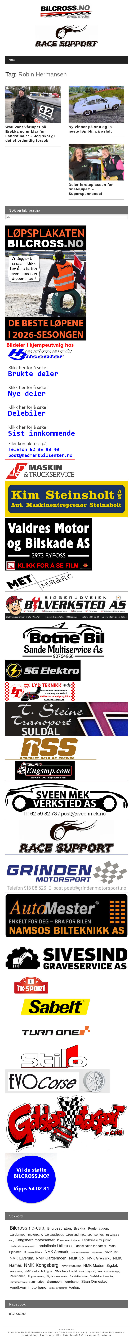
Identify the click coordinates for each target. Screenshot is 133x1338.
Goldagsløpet (54, 1234)
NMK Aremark (56, 1252)
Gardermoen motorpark (26, 1234)
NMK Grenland (98, 1258)
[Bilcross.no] (66, 18)
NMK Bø (111, 1252)
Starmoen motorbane (63, 1281)
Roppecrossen (36, 1276)
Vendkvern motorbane (28, 1287)
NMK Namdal (16, 1271)
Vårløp (74, 1287)
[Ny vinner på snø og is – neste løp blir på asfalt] (96, 121)
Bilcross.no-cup (27, 1228)
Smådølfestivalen (78, 1276)
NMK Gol (77, 1258)
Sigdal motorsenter (57, 1276)
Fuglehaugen (98, 1228)
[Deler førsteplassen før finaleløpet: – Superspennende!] (96, 179)
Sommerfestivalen (18, 1282)
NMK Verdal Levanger (108, 1271)
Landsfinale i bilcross (54, 1246)
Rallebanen (17, 1276)
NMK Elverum (21, 1258)
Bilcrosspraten (59, 1228)
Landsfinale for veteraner (22, 1246)
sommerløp (37, 1281)
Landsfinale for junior (96, 1240)
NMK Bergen (97, 1252)
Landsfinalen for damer (90, 1246)
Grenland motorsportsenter (84, 1234)
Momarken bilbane (33, 1252)
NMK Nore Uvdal (66, 1271)
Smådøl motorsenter (101, 1276)
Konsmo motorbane (68, 1240)
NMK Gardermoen (51, 1258)
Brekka (79, 1228)
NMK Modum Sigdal (100, 1265)
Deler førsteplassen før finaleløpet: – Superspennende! (91, 189)
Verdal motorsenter (58, 1288)
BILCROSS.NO (17, 1313)
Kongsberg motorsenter (35, 1240)
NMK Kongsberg (41, 1265)
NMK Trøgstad (87, 1271)
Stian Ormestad (94, 1281)
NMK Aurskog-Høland (80, 1252)
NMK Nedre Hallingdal (38, 1271)
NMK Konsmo (71, 1265)
